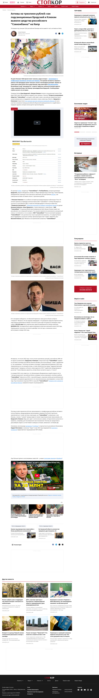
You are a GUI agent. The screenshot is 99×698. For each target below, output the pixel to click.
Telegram (50, 495)
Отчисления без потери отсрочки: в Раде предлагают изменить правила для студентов (85, 258)
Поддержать (82, 2)
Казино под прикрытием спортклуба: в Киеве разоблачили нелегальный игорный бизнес (22, 531)
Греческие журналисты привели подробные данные (42, 205)
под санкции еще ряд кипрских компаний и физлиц (40, 101)
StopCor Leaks (64, 6)
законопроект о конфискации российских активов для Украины (34, 80)
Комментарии (17, 545)
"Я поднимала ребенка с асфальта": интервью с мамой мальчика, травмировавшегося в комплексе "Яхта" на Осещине (85, 176)
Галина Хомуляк (22, 32)
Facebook (55, 495)
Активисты (30, 694)
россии (53, 194)
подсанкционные (53, 84)
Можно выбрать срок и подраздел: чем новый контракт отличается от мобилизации (12, 601)
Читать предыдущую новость (18, 526)
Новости (40, 6)
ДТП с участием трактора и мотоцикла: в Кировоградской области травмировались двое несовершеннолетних (35, 602)
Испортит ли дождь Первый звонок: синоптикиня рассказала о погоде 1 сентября (13, 634)
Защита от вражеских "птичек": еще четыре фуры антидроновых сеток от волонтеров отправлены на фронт (85, 124)
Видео (31, 6)
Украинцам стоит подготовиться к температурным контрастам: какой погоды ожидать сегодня (84, 272)
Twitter (13, 497)
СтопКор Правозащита (33, 689)
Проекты (23, 6)
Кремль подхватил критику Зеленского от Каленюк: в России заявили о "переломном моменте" (84, 245)
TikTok (23, 497)
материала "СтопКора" (32, 426)
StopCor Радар (75, 6)
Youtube (59, 495)
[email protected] (15, 695)
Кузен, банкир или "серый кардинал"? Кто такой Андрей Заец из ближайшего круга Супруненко (84, 332)
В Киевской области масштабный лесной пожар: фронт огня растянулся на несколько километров (85, 44)
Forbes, (20, 191)
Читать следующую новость (45, 526)
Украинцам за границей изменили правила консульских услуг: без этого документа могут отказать (60, 634)
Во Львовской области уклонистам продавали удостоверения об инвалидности (49, 531)
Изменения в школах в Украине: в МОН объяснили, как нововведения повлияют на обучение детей (61, 601)
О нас (28, 687)
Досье (56, 6)
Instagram (18, 497)
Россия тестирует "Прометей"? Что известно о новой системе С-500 (36, 634)
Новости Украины (11, 10)
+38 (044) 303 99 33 (85, 290)
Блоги (49, 6)
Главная (4, 10)
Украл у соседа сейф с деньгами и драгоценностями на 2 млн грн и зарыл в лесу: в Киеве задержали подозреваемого (84, 31)
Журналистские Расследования (35, 692)
